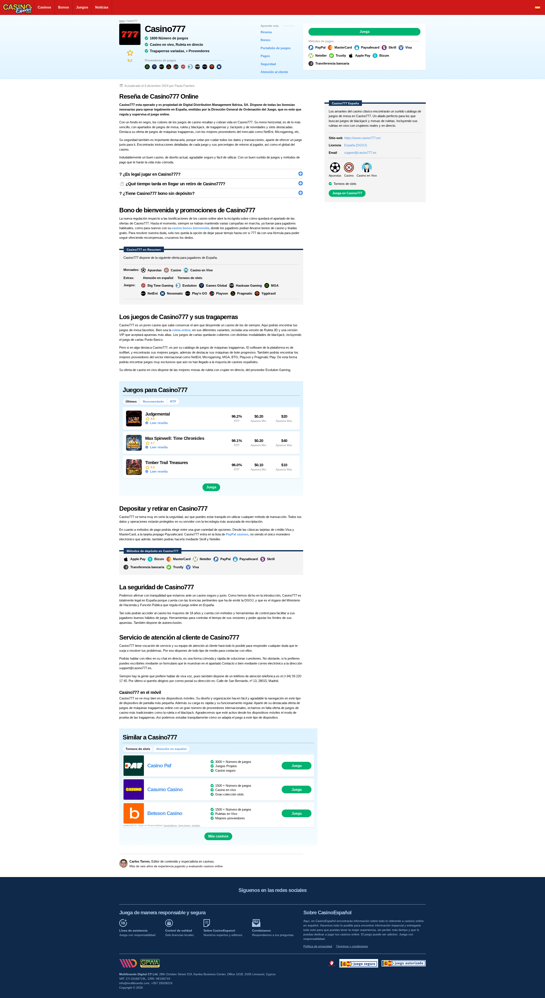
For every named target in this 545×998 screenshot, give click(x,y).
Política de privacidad (317, 946)
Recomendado (153, 401)
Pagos (265, 56)
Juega (365, 31)
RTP (173, 401)
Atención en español (171, 749)
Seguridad (268, 64)
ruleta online (181, 330)
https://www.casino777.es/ (362, 138)
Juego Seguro (184, 825)
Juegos (82, 7)
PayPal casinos (237, 534)
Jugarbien (196, 825)
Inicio (122, 21)
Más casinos (218, 836)
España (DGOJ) (355, 145)
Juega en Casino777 (347, 193)
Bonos (63, 7)
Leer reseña (158, 423)
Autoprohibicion (170, 825)
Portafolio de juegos (274, 48)
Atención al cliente (274, 72)
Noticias (101, 7)
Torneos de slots (138, 749)
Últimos (131, 401)
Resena (266, 32)
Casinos (44, 7)
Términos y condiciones (352, 946)
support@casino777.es (360, 152)
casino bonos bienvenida (190, 228)
